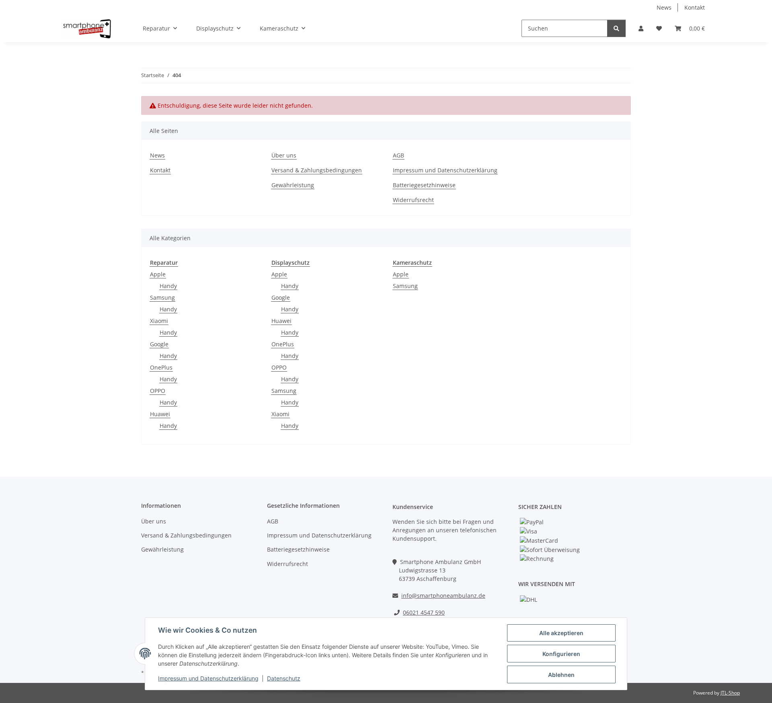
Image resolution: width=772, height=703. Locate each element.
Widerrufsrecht (413, 200)
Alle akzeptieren (561, 632)
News (664, 7)
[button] (641, 28)
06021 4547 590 (424, 612)
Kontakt (694, 7)
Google (159, 344)
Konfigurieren (561, 653)
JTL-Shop (730, 692)
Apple (158, 274)
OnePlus (161, 367)
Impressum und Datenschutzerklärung (208, 678)
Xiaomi (159, 321)
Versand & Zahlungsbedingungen (316, 170)
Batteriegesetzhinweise (424, 185)
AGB (398, 155)
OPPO (157, 390)
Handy (168, 286)
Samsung (162, 297)
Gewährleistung (292, 185)
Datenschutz (283, 678)
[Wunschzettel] (659, 28)
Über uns (283, 155)
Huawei (160, 414)
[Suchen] (616, 28)
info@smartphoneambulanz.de (443, 595)
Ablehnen (561, 674)
